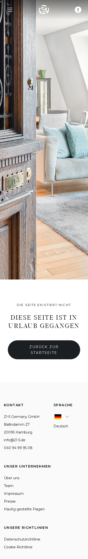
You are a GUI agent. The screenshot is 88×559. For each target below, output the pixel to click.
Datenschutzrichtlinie (22, 539)
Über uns (11, 478)
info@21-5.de (14, 440)
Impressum (14, 493)
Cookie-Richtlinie (18, 547)
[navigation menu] (9, 9)
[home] (44, 10)
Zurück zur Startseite (44, 350)
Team (8, 486)
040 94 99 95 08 (18, 448)
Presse (10, 501)
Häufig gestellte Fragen (24, 509)
